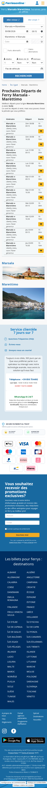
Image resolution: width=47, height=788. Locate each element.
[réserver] (41, 131)
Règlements (7, 722)
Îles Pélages (14, 646)
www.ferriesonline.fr (13, 3)
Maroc (11, 671)
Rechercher (23, 75)
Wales (10, 701)
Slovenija (32, 686)
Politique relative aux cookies (23, 785)
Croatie (31, 587)
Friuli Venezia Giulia (15, 613)
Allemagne (13, 577)
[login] (37, 3)
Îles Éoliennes (34, 641)
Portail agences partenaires (22, 715)
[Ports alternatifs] (5, 50)
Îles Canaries (34, 636)
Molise (30, 671)
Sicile (10, 686)
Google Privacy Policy (15, 542)
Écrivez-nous (14, 344)
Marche (31, 666)
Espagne (31, 597)
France (30, 607)
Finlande (12, 607)
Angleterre (33, 577)
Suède (10, 691)
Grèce (30, 612)
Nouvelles (37, 719)
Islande (31, 651)
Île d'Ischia (33, 622)
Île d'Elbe (12, 622)
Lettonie (32, 656)
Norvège (12, 676)
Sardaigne (32, 681)
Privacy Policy (13, 753)
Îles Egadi (12, 641)
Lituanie (31, 661)
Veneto (31, 696)
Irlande (11, 651)
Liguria (11, 661)
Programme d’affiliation (22, 722)
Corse (10, 587)
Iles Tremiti (33, 646)
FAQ (3, 719)
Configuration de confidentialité (13, 782)
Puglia (11, 681)
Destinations (38, 716)
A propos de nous (7, 714)
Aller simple (33, 20)
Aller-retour (12, 20)
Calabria (12, 582)
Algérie (31, 572)
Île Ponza (32, 631)
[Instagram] (5, 731)
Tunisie (11, 696)
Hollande (32, 617)
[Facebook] (13, 731)
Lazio (10, 656)
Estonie (31, 602)
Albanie (11, 572)
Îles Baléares (14, 636)
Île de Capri (33, 626)
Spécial (36, 713)
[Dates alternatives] (26, 50)
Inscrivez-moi (22, 535)
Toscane (31, 691)
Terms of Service (28, 542)
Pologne (32, 676)
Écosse (30, 592)
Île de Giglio (14, 631)
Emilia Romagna (12, 599)
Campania (32, 582)
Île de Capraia (14, 626)
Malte (10, 666)
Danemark (13, 592)
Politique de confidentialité (37, 782)
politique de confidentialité (22, 529)
